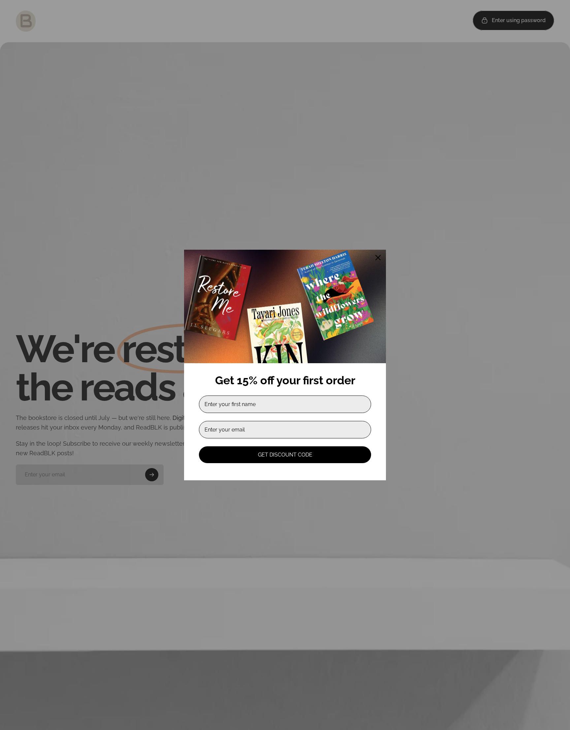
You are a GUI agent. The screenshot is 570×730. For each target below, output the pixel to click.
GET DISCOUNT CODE (285, 455)
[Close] (378, 258)
